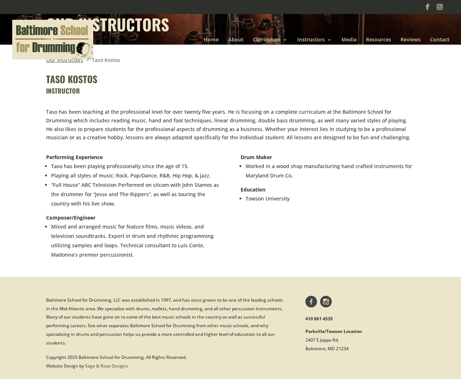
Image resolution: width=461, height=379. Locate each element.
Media (349, 40)
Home (211, 40)
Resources (378, 40)
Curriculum (267, 40)
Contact (439, 40)
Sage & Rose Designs (106, 366)
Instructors (311, 40)
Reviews (410, 40)
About (235, 40)
